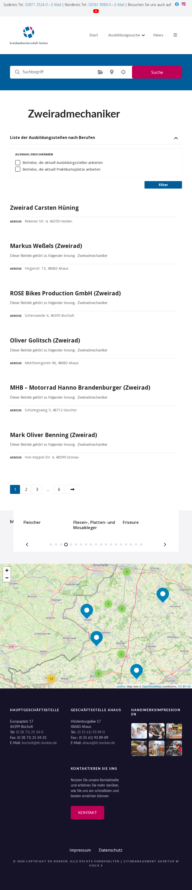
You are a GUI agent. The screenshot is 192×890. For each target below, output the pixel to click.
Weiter (72, 489)
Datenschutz (110, 850)
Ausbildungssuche (124, 35)
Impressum (80, 850)
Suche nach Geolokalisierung (123, 72)
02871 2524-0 (36, 4)
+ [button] (6, 570)
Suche (157, 72)
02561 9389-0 (99, 4)
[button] (27, 544)
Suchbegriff (17, 72)
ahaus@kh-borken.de (98, 743)
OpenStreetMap (151, 686)
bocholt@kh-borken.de (39, 743)
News (158, 35)
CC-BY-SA (184, 686)
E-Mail (56, 4)
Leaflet (121, 686)
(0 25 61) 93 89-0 (91, 732)
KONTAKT (87, 813)
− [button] (6, 578)
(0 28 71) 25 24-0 (29, 732)
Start (93, 35)
